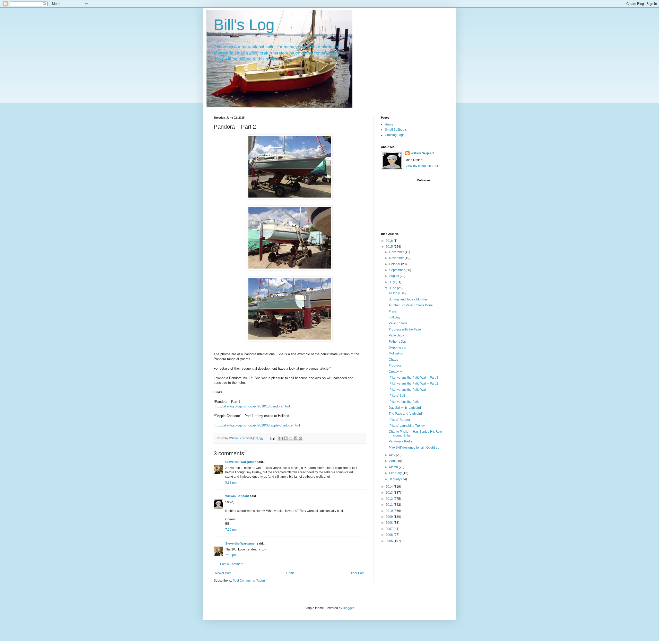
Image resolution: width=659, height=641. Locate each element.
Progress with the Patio (405, 329)
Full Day (394, 317)
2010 (390, 511)
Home (290, 573)
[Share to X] (290, 438)
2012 (390, 499)
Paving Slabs (398, 323)
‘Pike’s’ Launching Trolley (407, 426)
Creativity (395, 371)
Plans (393, 311)
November (397, 258)
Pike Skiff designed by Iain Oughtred (414, 447)
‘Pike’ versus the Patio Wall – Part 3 (413, 377)
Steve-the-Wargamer (240, 462)
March (394, 467)
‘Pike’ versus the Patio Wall (408, 389)
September (397, 270)
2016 (390, 241)
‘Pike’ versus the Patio (404, 402)
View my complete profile (422, 166)
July (392, 282)
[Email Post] (272, 438)
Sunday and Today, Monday (408, 299)
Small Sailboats (396, 129)
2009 (390, 517)
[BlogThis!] (285, 438)
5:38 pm (231, 482)
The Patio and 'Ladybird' (405, 413)
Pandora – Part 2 (400, 441)
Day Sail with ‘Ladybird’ (405, 407)
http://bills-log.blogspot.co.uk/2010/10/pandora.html (252, 406)
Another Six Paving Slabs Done (411, 305)
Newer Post (223, 573)
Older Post (357, 573)
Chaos (393, 359)
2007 (390, 529)
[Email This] (280, 438)
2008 (390, 522)
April (392, 461)
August (394, 276)
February (396, 473)
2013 (390, 492)
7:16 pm (231, 529)
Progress (395, 365)
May (392, 455)
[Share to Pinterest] (300, 438)
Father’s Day (397, 341)
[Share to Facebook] (295, 438)
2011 (390, 504)
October (395, 264)
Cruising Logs (394, 135)
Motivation (396, 353)
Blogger (348, 608)
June (393, 288)
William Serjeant (237, 496)
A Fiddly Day (397, 293)
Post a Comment (231, 564)
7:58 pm (231, 555)
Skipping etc (397, 347)
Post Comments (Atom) (249, 580)
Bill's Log (244, 24)
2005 (390, 541)
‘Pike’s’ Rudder (399, 420)
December (397, 252)
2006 (390, 535)
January (395, 479)
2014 (390, 486)
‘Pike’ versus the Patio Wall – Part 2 (413, 383)
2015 (390, 246)
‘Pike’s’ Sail (397, 395)
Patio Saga (396, 335)
